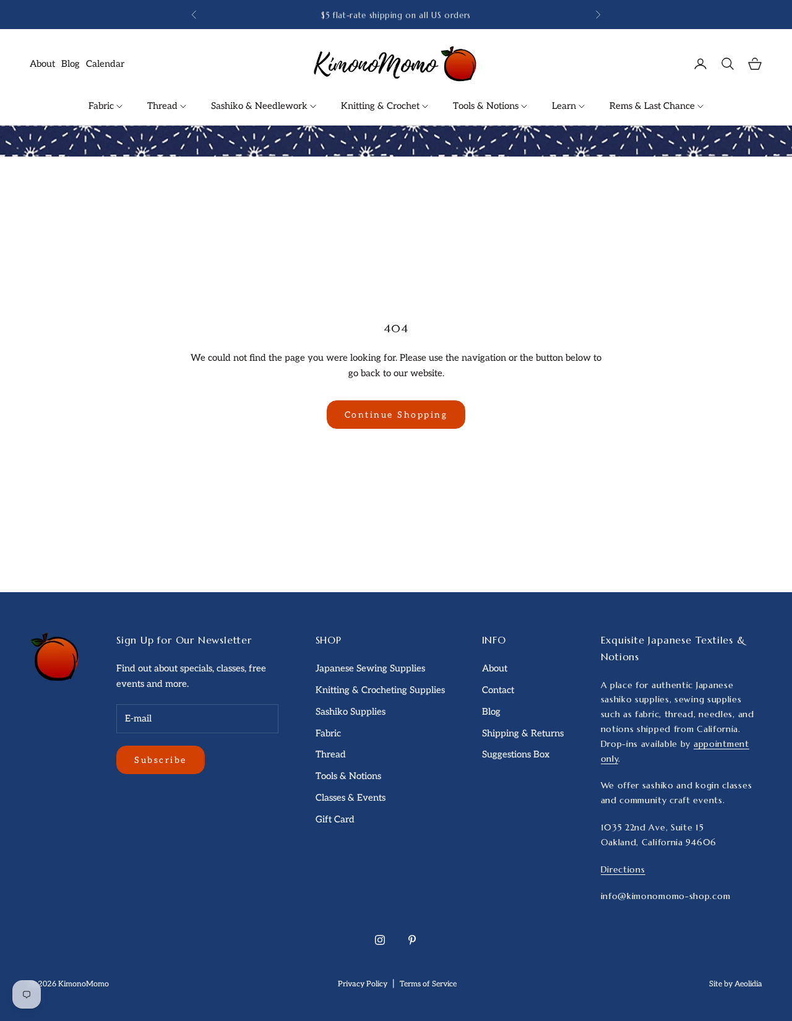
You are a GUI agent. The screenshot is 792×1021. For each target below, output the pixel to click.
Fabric (102, 105)
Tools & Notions (487, 105)
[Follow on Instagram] (380, 940)
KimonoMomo (83, 984)
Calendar (105, 63)
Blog (70, 63)
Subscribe (160, 760)
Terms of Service (428, 984)
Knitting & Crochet (381, 105)
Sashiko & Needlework (260, 105)
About (42, 63)
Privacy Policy (362, 984)
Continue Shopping (396, 415)
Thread (163, 105)
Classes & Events (350, 797)
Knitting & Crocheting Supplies (380, 690)
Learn (565, 105)
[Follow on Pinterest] (412, 940)
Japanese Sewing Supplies (370, 668)
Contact (498, 690)
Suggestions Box (515, 754)
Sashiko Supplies (350, 711)
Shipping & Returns (523, 733)
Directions (623, 869)
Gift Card (335, 819)
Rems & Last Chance (653, 105)
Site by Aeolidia (735, 984)
